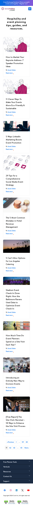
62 (10, 448)
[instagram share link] (11, 490)
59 (23, 442)
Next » (26, 448)
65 (21, 448)
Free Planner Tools (10, 462)
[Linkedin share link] (16, 490)
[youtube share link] (28, 490)
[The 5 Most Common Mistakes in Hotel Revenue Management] (16, 205)
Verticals (6, 467)
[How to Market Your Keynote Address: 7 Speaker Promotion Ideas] (16, 44)
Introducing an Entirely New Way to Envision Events (15, 380)
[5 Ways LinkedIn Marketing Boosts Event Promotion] (16, 126)
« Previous (10, 442)
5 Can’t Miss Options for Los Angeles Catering (15, 261)
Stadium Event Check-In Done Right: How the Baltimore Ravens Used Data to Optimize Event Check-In (14, 299)
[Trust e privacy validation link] (10, 502)
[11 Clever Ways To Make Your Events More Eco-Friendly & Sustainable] (16, 86)
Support (6, 481)
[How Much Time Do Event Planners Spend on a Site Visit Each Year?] (16, 325)
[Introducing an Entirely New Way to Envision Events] (16, 364)
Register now (23, 4)
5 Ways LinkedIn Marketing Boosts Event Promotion (14, 139)
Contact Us (7, 476)
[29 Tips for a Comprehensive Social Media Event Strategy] (16, 163)
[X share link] (22, 490)
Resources (7, 471)
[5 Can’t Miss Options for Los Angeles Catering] (16, 246)
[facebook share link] (5, 490)
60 (27, 442)
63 (14, 448)
